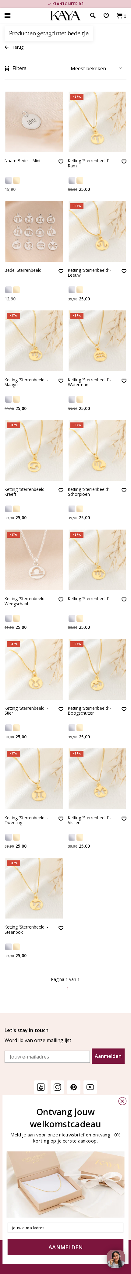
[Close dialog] (122, 1101)
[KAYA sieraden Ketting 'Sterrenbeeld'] (97, 560)
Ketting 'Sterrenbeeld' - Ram (90, 163)
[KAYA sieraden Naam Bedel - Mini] (34, 122)
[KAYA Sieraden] (65, 16)
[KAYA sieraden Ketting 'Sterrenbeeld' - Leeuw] (97, 231)
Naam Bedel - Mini (22, 160)
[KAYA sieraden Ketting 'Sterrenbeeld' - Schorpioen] (97, 450)
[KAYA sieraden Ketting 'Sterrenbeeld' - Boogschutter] (97, 669)
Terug (17, 47)
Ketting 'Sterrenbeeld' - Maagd (26, 382)
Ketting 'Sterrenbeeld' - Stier (26, 711)
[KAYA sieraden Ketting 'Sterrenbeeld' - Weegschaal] (34, 560)
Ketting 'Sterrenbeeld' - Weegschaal (26, 601)
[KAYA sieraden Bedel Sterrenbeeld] (34, 231)
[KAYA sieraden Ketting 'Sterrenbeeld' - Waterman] (97, 340)
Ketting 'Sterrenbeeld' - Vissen (90, 820)
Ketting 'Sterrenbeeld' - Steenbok (26, 930)
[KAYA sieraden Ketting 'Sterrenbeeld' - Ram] (97, 122)
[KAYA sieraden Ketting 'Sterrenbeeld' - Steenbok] (34, 888)
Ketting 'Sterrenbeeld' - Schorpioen (90, 492)
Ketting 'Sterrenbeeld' (88, 598)
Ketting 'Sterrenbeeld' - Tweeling (26, 820)
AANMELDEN (65, 1247)
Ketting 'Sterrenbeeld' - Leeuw (90, 273)
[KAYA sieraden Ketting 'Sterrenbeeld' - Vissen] (97, 778)
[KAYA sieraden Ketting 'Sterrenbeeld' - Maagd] (34, 340)
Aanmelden (108, 1056)
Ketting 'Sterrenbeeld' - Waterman (90, 382)
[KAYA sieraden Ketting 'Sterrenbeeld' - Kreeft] (34, 450)
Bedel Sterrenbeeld (23, 270)
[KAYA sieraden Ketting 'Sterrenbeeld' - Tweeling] (34, 778)
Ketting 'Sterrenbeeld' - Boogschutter (90, 711)
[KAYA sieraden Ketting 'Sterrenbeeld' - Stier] (34, 669)
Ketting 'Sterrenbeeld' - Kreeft (26, 492)
